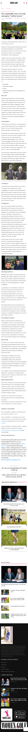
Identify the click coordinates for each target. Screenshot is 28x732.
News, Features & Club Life (7, 11)
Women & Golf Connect (9, 659)
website (15, 414)
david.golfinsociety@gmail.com (11, 459)
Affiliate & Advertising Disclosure (8, 671)
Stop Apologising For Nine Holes (14, 527)
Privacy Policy (4, 662)
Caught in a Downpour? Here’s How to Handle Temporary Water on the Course (18, 615)
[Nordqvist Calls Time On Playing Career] (5, 592)
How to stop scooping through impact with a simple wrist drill (17, 599)
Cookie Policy (4, 664)
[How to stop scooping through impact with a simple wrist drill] (5, 600)
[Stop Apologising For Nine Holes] (14, 517)
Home (2, 8)
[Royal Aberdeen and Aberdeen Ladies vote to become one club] (14, 494)
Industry (9, 8)
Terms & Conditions (5, 669)
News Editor (9, 18)
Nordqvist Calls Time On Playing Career (17, 591)
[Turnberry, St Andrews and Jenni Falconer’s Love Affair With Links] (14, 538)
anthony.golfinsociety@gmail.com (10, 430)
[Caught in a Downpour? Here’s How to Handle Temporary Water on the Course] (5, 616)
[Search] (24, 3)
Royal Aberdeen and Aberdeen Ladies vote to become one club (13, 585)
